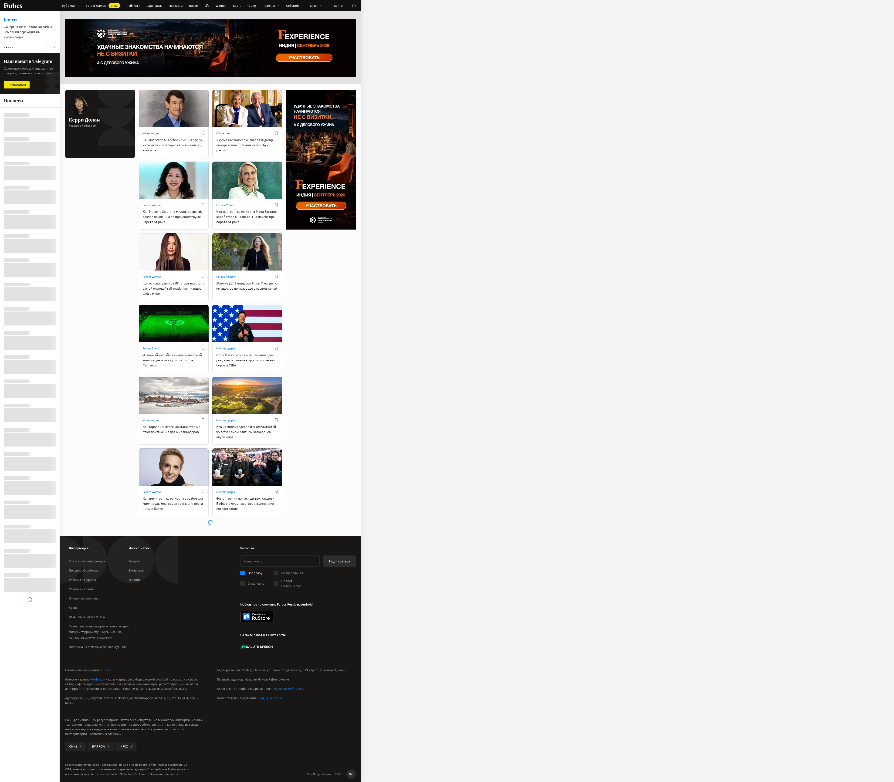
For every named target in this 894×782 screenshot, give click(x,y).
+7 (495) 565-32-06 (269, 698)
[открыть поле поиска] (354, 5)
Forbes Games (101, 5)
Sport (237, 5)
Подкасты (176, 5)
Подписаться (339, 561)
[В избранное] (203, 133)
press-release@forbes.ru (287, 689)
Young (251, 5)
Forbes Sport (151, 348)
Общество (223, 133)
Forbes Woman (152, 205)
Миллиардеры (225, 348)
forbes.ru (107, 670)
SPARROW (98, 746)
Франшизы (154, 5)
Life (206, 5)
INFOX (123, 746)
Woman (221, 5)
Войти (338, 5)
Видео (193, 5)
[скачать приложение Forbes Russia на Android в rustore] (257, 616)
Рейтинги (133, 5)
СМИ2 (73, 746)
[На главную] (13, 5)
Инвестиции (151, 133)
